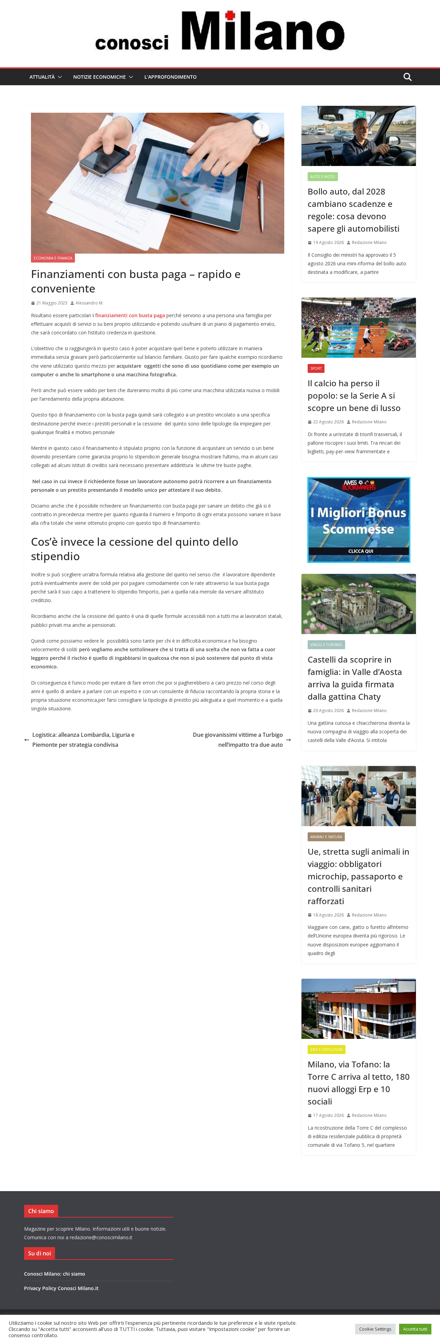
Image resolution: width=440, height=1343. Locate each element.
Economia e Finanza (53, 258)
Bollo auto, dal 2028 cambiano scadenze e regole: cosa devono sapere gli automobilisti (353, 210)
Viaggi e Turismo (326, 644)
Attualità (42, 77)
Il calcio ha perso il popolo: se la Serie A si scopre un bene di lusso (354, 395)
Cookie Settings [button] (375, 1329)
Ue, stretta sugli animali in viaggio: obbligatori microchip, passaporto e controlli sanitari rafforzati (358, 876)
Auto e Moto (322, 176)
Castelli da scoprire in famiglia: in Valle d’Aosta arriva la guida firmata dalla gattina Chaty (355, 678)
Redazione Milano (369, 242)
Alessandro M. (89, 303)
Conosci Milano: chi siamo (54, 1273)
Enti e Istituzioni (326, 1049)
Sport (316, 368)
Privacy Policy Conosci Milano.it (61, 1288)
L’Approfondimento (170, 77)
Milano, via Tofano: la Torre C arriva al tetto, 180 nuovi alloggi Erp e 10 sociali (359, 1082)
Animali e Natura (326, 836)
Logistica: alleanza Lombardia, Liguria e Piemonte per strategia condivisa (83, 739)
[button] (58, 77)
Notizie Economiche (99, 77)
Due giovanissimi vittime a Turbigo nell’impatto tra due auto (238, 739)
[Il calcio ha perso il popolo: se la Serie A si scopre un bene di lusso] (358, 328)
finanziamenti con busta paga (130, 315)
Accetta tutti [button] (415, 1329)
